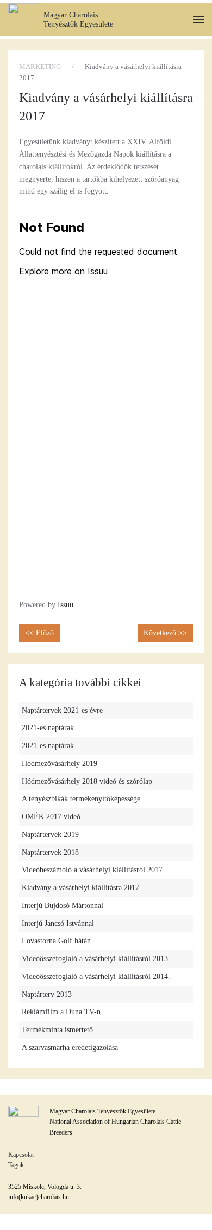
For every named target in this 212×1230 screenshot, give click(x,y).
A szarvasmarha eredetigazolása (70, 1048)
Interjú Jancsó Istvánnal (58, 923)
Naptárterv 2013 (47, 994)
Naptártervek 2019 (50, 834)
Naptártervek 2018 (50, 852)
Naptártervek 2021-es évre (62, 710)
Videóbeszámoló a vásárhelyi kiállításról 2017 (92, 870)
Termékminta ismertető (57, 1030)
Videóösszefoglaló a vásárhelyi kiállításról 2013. (96, 959)
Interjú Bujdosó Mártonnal (62, 905)
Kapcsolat (21, 1154)
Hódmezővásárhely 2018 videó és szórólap (87, 781)
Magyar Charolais (70, 15)
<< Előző (39, 633)
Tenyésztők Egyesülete (78, 24)
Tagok (16, 1165)
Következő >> (165, 633)
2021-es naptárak (48, 728)
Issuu (65, 605)
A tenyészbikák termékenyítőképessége (81, 799)
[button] (198, 20)
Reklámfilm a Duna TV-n (61, 1012)
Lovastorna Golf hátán (56, 941)
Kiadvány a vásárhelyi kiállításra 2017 (80, 888)
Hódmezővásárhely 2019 (59, 763)
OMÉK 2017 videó (51, 817)
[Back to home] (23, 19)
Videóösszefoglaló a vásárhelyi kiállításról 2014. (96, 977)
